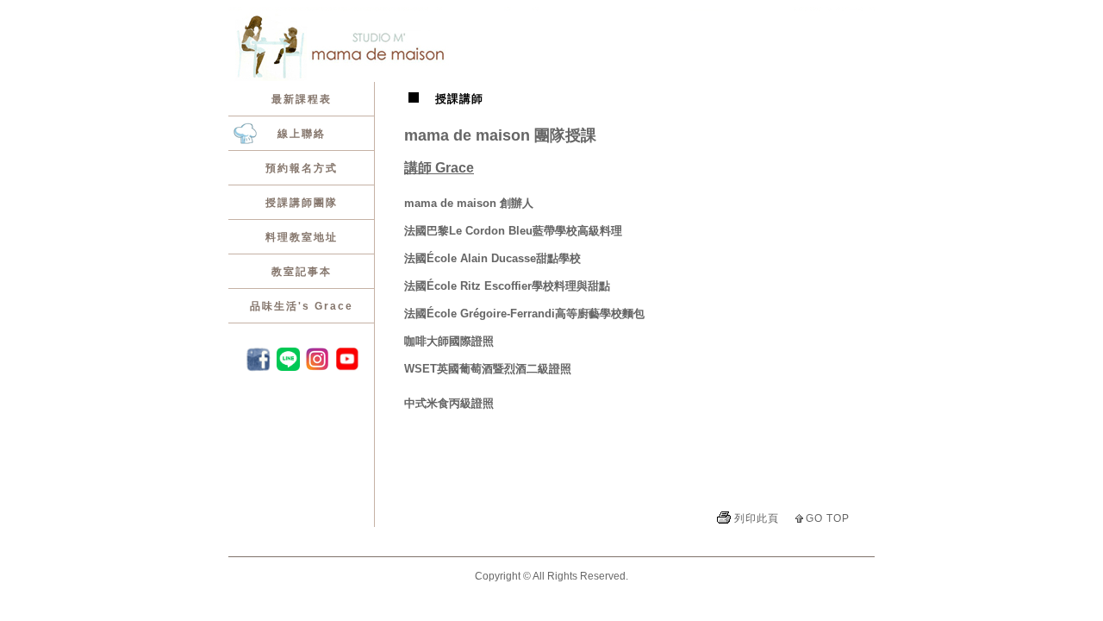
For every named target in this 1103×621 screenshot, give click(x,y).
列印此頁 (756, 518)
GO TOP (828, 518)
